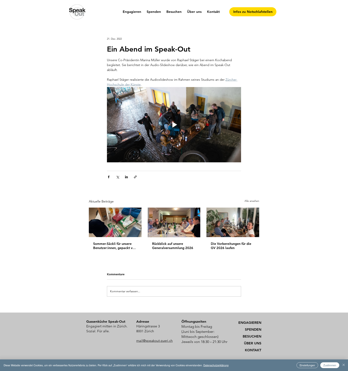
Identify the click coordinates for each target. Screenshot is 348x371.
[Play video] (174, 124)
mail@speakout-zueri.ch (154, 341)
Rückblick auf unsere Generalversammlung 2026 (172, 246)
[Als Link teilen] (135, 177)
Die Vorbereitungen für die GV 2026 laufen (231, 246)
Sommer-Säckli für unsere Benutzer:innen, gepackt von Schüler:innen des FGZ (114, 246)
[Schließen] (343, 365)
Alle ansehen (252, 201)
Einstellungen (307, 365)
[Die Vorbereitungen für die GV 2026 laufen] (232, 222)
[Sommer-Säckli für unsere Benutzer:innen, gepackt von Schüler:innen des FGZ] (115, 222)
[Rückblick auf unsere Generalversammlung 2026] (174, 222)
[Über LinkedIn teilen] (126, 177)
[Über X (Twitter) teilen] (117, 177)
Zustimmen (329, 365)
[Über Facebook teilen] (108, 177)
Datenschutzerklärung (216, 365)
